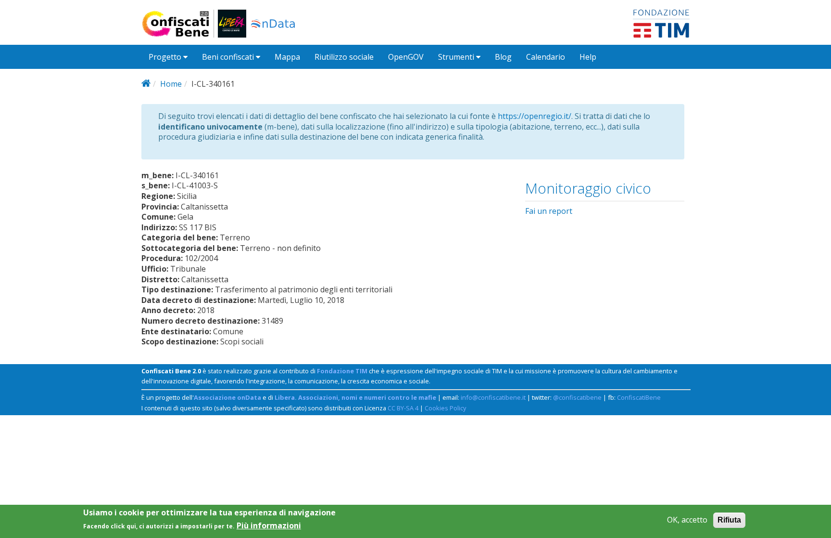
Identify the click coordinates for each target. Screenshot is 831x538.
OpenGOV (406, 57)
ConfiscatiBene (639, 397)
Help (587, 57)
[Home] (179, 24)
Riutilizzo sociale (344, 57)
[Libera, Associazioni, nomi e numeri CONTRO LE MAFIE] (232, 24)
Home (171, 84)
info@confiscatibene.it (493, 397)
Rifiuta (729, 520)
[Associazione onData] (273, 24)
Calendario (545, 57)
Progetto (166, 57)
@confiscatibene (577, 397)
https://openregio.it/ (534, 116)
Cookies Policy (445, 408)
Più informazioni (269, 525)
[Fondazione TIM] (661, 22)
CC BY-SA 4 (403, 408)
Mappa (287, 57)
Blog (503, 57)
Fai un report (548, 211)
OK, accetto (687, 520)
